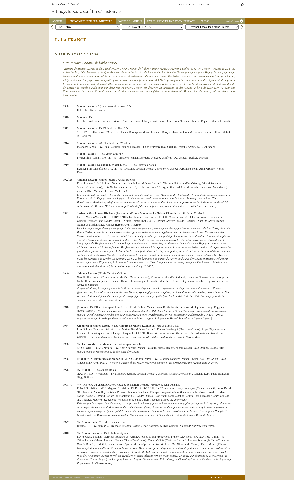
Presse (205, 21)
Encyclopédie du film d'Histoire (91, 21)
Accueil (57, 21)
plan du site (186, 4)
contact (216, 477)
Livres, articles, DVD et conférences (171, 21)
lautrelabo (99, 477)
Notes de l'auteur (130, 21)
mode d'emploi (232, 21)
